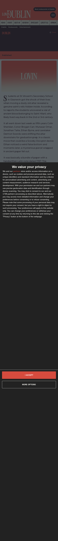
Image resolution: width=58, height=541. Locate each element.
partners (16, 171)
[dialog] (29, 351)
